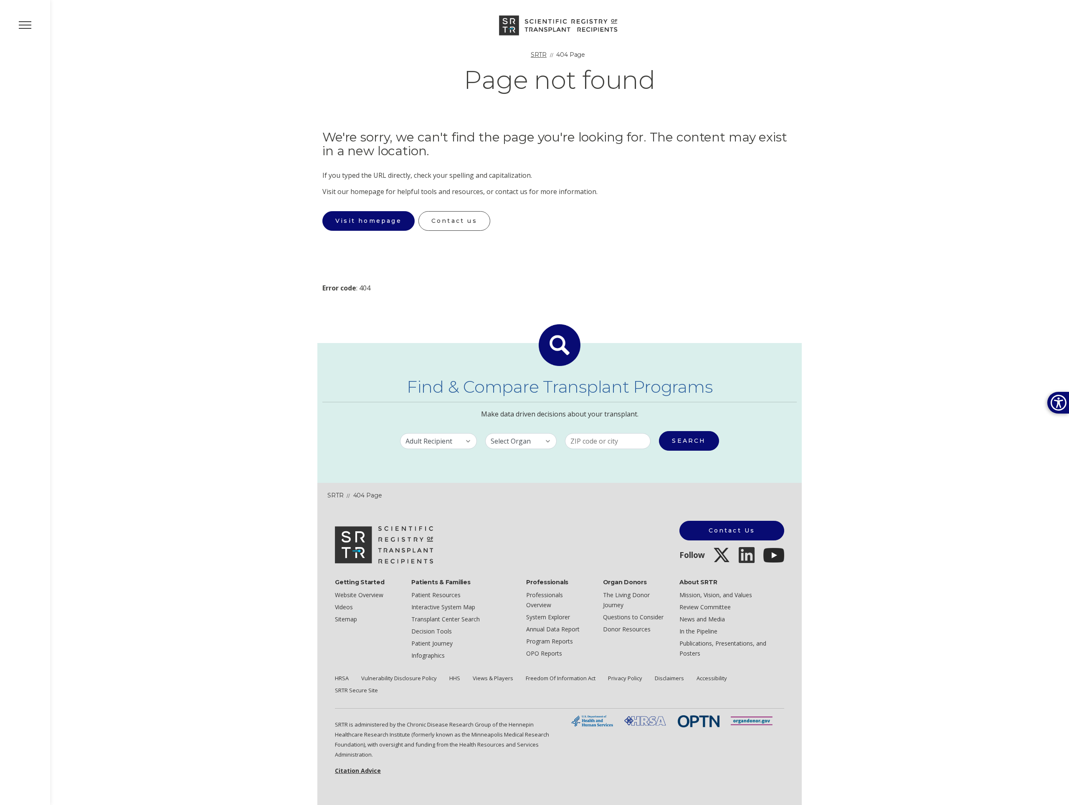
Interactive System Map (443, 607)
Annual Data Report (553, 629)
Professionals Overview (544, 600)
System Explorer (548, 617)
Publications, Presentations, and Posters (722, 648)
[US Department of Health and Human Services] (592, 720)
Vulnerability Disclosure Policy (399, 678)
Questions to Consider (633, 617)
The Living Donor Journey (626, 600)
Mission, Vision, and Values (715, 595)
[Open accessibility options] (1058, 403)
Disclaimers (669, 678)
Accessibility (712, 678)
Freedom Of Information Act (560, 678)
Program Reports (549, 641)
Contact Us (732, 530)
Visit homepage (368, 221)
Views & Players (493, 678)
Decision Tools (431, 631)
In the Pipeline (698, 631)
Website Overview (359, 595)
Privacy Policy (625, 678)
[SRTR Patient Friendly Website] (559, 24)
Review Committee (705, 607)
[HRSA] (645, 720)
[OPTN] (698, 720)
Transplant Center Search (445, 619)
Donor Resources (627, 629)
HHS (454, 678)
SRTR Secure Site (356, 690)
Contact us (454, 221)
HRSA (342, 678)
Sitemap (346, 619)
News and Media (702, 619)
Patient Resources (436, 595)
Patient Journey (432, 643)
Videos (344, 607)
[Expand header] (25, 25)
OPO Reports (544, 653)
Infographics (428, 655)
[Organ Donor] (752, 720)
